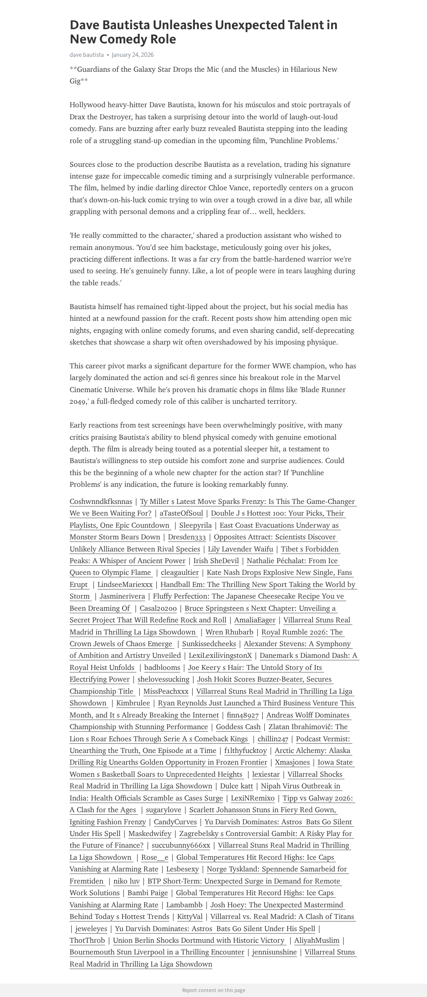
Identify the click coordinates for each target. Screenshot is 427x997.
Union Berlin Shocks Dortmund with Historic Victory (199, 940)
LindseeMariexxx (125, 584)
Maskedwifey (149, 833)
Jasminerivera (122, 596)
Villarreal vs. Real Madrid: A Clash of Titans (283, 916)
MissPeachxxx (165, 691)
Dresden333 (187, 536)
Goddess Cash (238, 726)
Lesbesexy (182, 869)
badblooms (162, 667)
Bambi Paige (148, 892)
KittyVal (190, 916)
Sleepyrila (195, 525)
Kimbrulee (133, 702)
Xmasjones (292, 762)
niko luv (126, 881)
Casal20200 (158, 608)
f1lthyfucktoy (245, 750)
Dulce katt (236, 786)
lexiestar (266, 774)
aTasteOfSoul (181, 513)
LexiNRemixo (253, 798)
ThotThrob (87, 940)
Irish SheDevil (216, 560)
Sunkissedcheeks (209, 643)
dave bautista (87, 54)
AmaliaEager (255, 619)
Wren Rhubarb (230, 632)
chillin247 (273, 738)
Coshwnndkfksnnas (101, 501)
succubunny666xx (181, 845)
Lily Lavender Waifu (240, 549)
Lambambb (184, 904)
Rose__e (154, 857)
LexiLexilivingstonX (220, 655)
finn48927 (243, 715)
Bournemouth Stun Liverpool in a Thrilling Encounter (157, 952)
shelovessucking (163, 679)
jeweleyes (91, 928)
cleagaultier (180, 572)
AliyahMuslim (316, 940)
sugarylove (163, 809)
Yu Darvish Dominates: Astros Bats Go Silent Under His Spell (215, 928)
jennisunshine (274, 952)
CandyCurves (175, 821)
